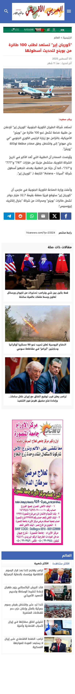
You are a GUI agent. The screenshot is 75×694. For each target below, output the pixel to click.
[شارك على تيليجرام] (9, 216)
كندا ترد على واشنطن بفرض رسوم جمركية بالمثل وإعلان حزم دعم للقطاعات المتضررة (24, 608)
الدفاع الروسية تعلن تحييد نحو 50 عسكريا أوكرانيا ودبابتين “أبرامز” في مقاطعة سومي (37, 346)
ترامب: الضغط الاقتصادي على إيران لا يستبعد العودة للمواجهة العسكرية (24, 643)
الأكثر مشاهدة (61, 563)
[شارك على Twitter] (54, 216)
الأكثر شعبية (41, 563)
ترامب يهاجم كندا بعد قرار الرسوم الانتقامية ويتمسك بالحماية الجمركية (23, 572)
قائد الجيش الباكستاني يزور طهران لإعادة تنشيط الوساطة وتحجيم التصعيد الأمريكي (23, 591)
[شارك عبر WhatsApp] (31, 216)
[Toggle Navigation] (69, 11)
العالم (57, 37)
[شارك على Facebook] (66, 216)
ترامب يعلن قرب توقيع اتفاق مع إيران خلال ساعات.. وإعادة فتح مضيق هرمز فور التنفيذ (37, 398)
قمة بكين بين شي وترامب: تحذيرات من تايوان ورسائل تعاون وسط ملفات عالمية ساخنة (37, 294)
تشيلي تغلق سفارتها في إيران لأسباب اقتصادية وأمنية (25, 623)
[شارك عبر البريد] (43, 216)
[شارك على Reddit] (20, 216)
